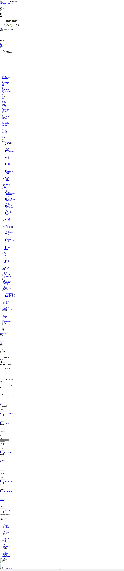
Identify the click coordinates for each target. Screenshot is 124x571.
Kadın (3, 98)
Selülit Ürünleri (8, 202)
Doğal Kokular (8, 239)
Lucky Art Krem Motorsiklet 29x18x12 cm (7, 433)
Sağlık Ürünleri (8, 206)
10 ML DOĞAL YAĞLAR (10, 294)
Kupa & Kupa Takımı (9, 169)
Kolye (7, 257)
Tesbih (7, 265)
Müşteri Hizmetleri (7, 546)
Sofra (3, 80)
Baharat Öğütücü (8, 168)
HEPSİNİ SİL (3, 362)
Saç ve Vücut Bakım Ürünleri (6, 91)
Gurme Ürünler (4, 131)
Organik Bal (4, 103)
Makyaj (3, 88)
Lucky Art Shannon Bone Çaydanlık (6, 491)
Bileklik (7, 260)
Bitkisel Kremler (4, 125)
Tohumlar (3, 115)
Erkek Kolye (8, 266)
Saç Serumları (8, 230)
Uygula (2, 403)
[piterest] (5, 552)
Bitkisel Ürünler (4, 118)
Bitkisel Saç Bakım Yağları (6, 123)
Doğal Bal (3, 101)
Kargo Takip (9, 321)
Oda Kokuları (4, 94)
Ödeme (5, 539)
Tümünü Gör (8, 146)
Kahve (3, 129)
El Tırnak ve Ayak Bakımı (10, 205)
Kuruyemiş (4, 105)
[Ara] (11, 29)
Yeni (2, 399)
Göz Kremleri (8, 195)
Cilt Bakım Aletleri (9, 203)
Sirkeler (3, 121)
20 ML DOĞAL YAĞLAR (10, 295)
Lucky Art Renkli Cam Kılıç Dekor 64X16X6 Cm (8, 481)
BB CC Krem (8, 218)
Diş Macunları (8, 245)
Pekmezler (5, 316)
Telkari (7, 149)
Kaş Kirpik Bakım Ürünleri (10, 199)
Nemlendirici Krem (9, 194)
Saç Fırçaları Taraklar (9, 232)
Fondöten (7, 215)
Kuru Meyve (6, 525)
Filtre (1, 404)
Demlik (7, 144)
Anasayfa (5, 541)
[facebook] (6, 551)
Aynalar (7, 154)
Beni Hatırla (3, 340)
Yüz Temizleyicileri (9, 198)
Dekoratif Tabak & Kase (10, 151)
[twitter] (5, 555)
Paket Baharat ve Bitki (5, 116)
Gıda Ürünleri (4, 128)
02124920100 (8, 3)
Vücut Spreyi (8, 223)
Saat (7, 259)
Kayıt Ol (4, 333)
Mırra (7, 162)
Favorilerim (8, 320)
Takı (3, 97)
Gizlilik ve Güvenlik (7, 538)
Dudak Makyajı (8, 211)
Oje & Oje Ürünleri (9, 212)
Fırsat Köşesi (4, 137)
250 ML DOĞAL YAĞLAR (10, 298)
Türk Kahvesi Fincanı (9, 161)
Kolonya (3, 90)
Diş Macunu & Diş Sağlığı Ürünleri (7, 93)
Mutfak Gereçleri (5, 83)
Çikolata (5, 530)
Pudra (7, 216)
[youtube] (6, 554)
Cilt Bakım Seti (8, 192)
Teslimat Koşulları (7, 535)
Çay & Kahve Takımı (5, 79)
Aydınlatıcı (8, 213)
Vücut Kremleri (8, 196)
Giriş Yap (1, 333)
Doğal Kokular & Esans (6, 92)
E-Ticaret (60, 569)
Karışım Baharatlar (7, 285)
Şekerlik (7, 150)
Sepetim (5, 547)
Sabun (5, 242)
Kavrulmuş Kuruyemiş (5, 106)
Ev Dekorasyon (8, 155)
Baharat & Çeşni (4, 113)
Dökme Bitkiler (6, 300)
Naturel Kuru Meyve (5, 109)
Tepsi (3, 85)
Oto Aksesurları (6, 532)
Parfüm (7, 222)
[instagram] (6, 553)
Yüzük (7, 264)
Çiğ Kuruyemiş (6, 277)
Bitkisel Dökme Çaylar (5, 122)
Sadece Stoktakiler (4, 406)
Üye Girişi (4, 337)
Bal (2, 100)
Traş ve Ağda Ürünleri (9, 207)
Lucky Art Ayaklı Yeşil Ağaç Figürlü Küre (6, 413)
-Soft (58, 569)
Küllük (7, 175)
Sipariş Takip (6, 542)
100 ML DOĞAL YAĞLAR (10, 297)
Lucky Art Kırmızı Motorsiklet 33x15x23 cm (7, 423)
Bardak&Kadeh (8, 170)
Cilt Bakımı (4, 87)
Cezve (3, 84)
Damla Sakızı (4, 133)
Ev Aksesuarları (4, 81)
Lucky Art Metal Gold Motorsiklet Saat (6, 442)
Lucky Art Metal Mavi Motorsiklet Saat (6, 452)
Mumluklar (8, 157)
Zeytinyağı (4, 130)
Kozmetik (3, 86)
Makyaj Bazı (8, 217)
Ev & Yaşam (4, 76)
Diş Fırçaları (8, 246)
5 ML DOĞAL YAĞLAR (10, 293)
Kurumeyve (4, 108)
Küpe (7, 258)
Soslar (3, 135)
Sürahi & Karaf (8, 172)
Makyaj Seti (8, 214)
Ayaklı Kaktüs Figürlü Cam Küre (5, 510)
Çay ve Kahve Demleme (6, 77)
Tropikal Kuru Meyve (5, 110)
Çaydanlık (7, 156)
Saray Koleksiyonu (5, 78)
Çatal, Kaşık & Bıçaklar (10, 171)
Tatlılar (5, 531)
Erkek (3, 99)
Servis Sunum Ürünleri (5, 82)
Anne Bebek (4, 95)
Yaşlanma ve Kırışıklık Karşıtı (10, 193)
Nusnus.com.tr (10, 568)
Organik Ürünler (4, 132)
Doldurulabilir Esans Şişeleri (10, 240)
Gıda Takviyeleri (4, 124)
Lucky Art (2, 412)
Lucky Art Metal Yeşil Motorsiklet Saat (6, 462)
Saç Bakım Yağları (9, 231)
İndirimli (3, 398)
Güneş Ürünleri (8, 201)
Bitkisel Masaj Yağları (5, 126)
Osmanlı (7, 148)
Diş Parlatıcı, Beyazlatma (10, 244)
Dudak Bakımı (8, 200)
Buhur (7, 238)
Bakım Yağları (8, 204)
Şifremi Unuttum (8, 340)
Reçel (5, 315)
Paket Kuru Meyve (5, 111)
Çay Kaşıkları (8, 163)
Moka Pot (7, 145)
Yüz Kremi (8, 197)
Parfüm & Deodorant (5, 89)
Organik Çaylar (6, 301)
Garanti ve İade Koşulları (8, 537)
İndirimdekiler (6, 545)
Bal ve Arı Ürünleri (7, 523)
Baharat (3, 114)
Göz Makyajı (8, 210)
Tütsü (7, 237)
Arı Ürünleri (4, 102)
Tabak (7, 176)
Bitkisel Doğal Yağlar (5, 119)
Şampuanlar (8, 228)
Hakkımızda (6, 534)
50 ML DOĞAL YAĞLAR (10, 296)
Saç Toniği (7, 233)
